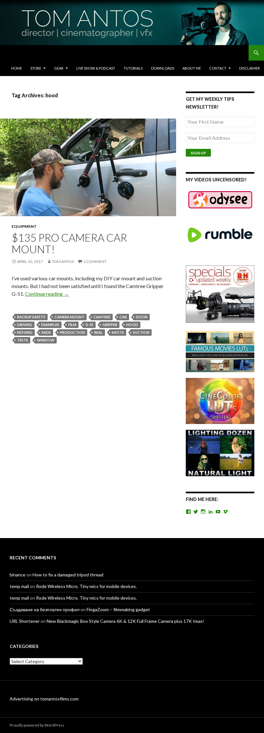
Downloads (162, 68)
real (98, 332)
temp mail (19, 586)
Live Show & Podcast (95, 68)
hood (132, 325)
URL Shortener (25, 621)
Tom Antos (63, 261)
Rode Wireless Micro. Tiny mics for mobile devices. (86, 586)
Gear (58, 68)
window (45, 340)
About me (192, 68)
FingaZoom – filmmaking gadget (118, 609)
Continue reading (47, 294)
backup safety (31, 317)
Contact (217, 68)
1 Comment (95, 261)
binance (17, 574)
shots (118, 332)
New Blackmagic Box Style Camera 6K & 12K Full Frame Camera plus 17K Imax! (125, 621)
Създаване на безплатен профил (45, 609)
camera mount (69, 317)
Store (35, 68)
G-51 (89, 325)
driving (24, 325)
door (141, 317)
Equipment (24, 226)
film (72, 325)
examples (50, 325)
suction (141, 332)
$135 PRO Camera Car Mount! (69, 243)
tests (22, 340)
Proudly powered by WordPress (37, 725)
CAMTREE (101, 317)
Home (16, 68)
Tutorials (133, 68)
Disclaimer (249, 68)
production (72, 332)
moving (25, 332)
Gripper (109, 325)
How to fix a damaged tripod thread (68, 574)
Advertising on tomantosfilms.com (44, 698)
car (123, 317)
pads (46, 332)
